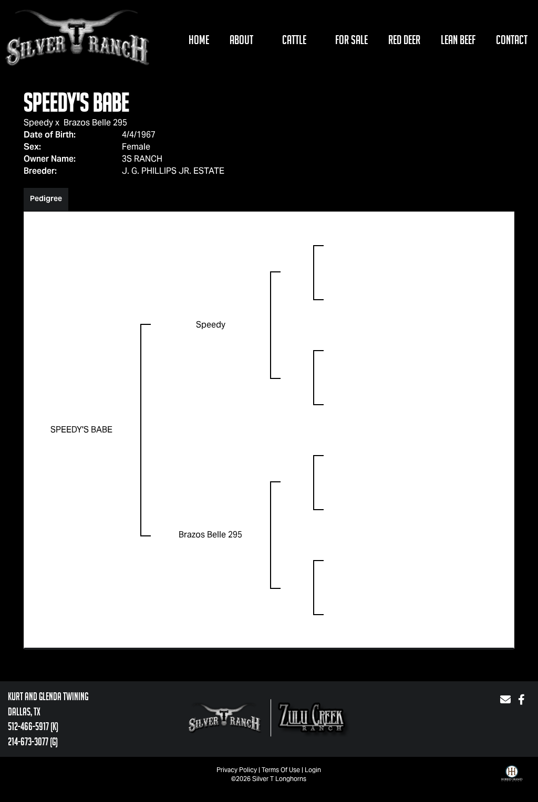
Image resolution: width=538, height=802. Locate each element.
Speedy (38, 122)
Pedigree (46, 198)
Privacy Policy (236, 770)
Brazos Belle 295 (95, 122)
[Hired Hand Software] (511, 781)
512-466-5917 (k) (33, 726)
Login (313, 770)
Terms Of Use (281, 770)
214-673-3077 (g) (33, 741)
